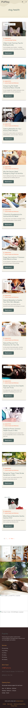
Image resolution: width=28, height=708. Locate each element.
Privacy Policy (14, 706)
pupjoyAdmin (8, 38)
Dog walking (4, 650)
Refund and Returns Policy (19, 704)
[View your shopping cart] (22, 2)
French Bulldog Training (10, 40)
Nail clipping (4, 659)
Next (13, 538)
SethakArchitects (19, 701)
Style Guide (9, 704)
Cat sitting (4, 652)
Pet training (4, 657)
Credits (4, 704)
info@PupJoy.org (6, 668)
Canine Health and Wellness (12, 83)
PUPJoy (5, 2)
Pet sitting (4, 655)
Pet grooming (5, 648)
